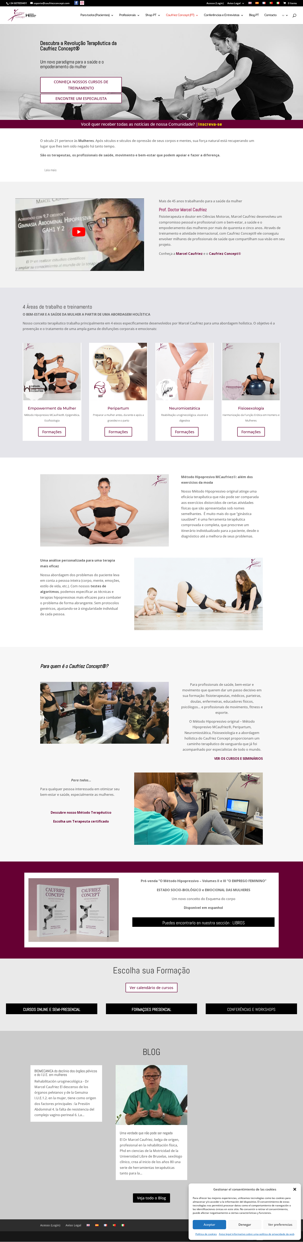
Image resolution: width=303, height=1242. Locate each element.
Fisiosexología (251, 408)
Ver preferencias (280, 1224)
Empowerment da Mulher (52, 408)
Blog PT (254, 15)
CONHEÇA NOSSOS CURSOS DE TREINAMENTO (81, 85)
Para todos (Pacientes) (94, 15)
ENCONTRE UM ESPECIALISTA (81, 98)
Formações (52, 431)
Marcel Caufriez (189, 253)
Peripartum (118, 408)
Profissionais (127, 15)
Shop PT (150, 15)
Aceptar (209, 1224)
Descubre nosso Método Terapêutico (81, 812)
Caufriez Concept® (225, 253)
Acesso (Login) (215, 3)
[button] (295, 1189)
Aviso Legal (234, 3)
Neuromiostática (184, 408)
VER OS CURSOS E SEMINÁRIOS (238, 758)
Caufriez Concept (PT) (180, 15)
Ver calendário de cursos (151, 987)
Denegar (244, 1224)
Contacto (270, 15)
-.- (283, 15)
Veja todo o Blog (151, 1197)
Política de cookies (206, 1234)
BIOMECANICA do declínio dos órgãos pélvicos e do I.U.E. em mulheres (65, 1073)
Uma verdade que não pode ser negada (146, 1133)
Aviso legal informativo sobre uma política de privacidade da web (256, 1234)
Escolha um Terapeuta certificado (81, 821)
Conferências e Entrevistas (221, 15)
